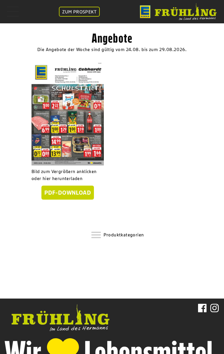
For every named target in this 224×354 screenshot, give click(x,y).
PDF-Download (67, 192)
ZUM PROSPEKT (79, 12)
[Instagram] (214, 316)
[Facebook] (202, 316)
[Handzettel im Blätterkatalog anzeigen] (68, 112)
